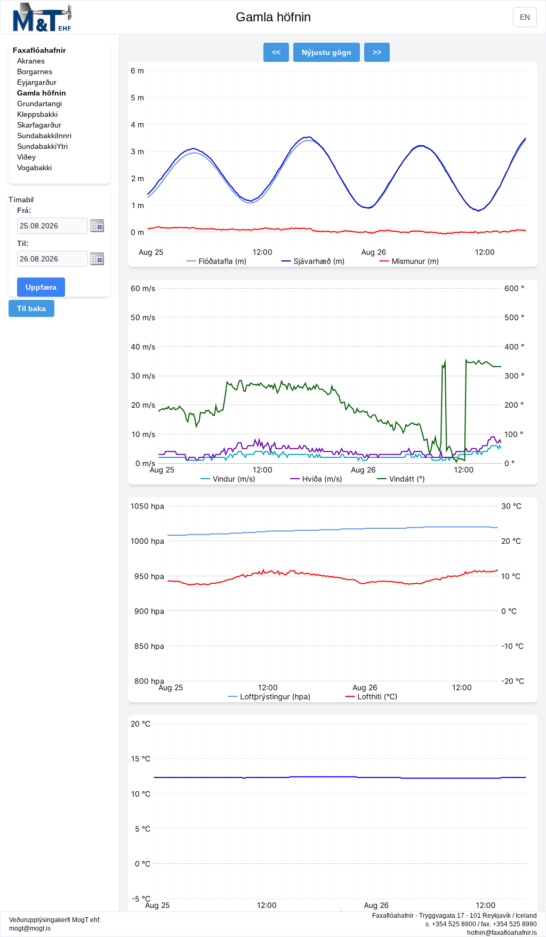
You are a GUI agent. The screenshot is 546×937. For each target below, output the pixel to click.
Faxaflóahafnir (39, 50)
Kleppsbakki (37, 114)
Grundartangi (39, 103)
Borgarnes (34, 71)
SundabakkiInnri (44, 135)
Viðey (26, 157)
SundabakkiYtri (42, 146)
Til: (23, 243)
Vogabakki (34, 167)
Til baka (31, 308)
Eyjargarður (37, 82)
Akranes (31, 61)
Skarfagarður (39, 125)
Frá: (24, 210)
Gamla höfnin (273, 17)
